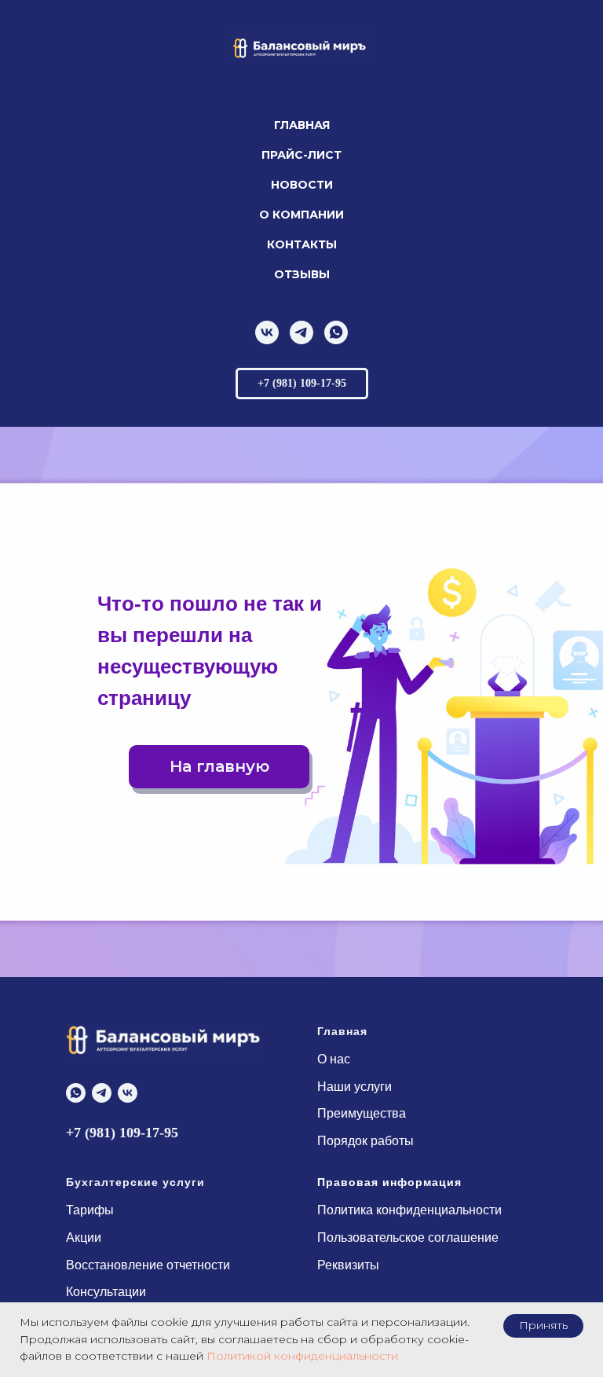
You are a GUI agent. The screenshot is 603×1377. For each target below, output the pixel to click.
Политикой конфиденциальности (302, 1356)
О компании (301, 214)
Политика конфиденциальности (409, 1210)
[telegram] (301, 332)
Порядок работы (365, 1141)
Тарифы (90, 1210)
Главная (302, 125)
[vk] (267, 332)
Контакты (302, 244)
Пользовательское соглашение (408, 1237)
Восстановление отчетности (148, 1265)
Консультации (106, 1291)
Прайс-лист (301, 155)
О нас (333, 1059)
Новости (302, 185)
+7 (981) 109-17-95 (122, 1132)
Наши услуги (354, 1086)
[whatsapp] (336, 332)
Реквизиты (348, 1265)
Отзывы (302, 274)
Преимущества (361, 1113)
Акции (83, 1237)
